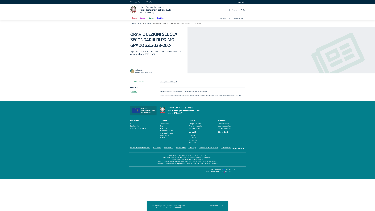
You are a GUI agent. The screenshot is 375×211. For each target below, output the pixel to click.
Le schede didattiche (225, 126)
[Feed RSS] (244, 10)
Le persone (163, 128)
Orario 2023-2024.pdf (168, 82)
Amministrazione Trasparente (140, 148)
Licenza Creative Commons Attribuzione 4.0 (223, 95)
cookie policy (178, 207)
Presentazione (164, 123)
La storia (162, 137)
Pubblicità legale (225, 18)
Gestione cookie (226, 148)
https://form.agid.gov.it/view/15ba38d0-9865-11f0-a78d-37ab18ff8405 (198, 164)
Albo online (192, 142)
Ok (223, 205)
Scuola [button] (134, 18)
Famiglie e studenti (195, 123)
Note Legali (192, 148)
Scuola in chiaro (135, 126)
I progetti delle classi (224, 128)
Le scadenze (193, 140)
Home (134, 23)
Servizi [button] (142, 18)
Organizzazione (164, 135)
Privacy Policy (181, 148)
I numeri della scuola (166, 130)
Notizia (134, 91)
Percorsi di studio (194, 128)
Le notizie (148, 23)
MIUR (132, 123)
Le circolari (192, 137)
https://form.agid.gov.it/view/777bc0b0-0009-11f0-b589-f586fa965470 (196, 161)
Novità (140, 23)
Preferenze (214, 205)
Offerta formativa (223, 123)
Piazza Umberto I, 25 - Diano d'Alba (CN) (180, 155)
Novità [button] (151, 18)
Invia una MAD (168, 148)
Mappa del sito (238, 18)
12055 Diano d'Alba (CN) (199, 155)
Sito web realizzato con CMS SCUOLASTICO (220, 171)
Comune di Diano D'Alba (138, 128)
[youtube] (241, 10)
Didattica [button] (160, 18)
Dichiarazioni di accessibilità (208, 148)
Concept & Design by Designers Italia (222, 169)
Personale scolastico (195, 126)
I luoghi (162, 126)
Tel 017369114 (167, 157)
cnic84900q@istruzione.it (183, 157)
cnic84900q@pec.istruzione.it (203, 157)
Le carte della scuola (166, 133)
